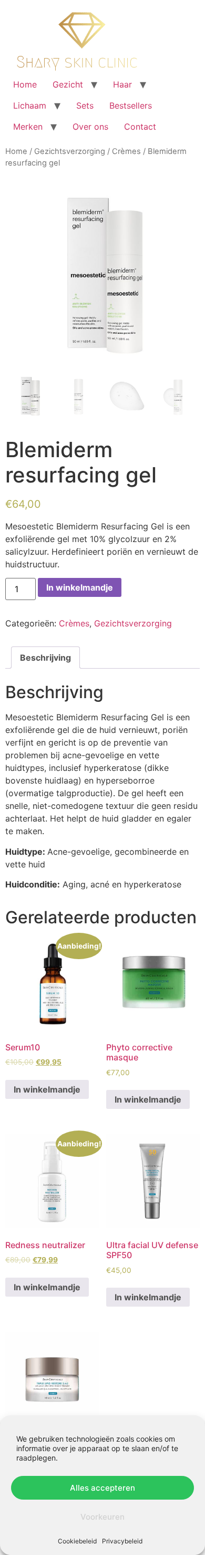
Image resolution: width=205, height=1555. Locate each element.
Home (25, 84)
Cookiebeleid (77, 1541)
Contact (140, 126)
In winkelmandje (79, 587)
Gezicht (68, 84)
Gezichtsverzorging (69, 151)
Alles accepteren (102, 1488)
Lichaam (29, 105)
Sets (85, 105)
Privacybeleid (122, 1541)
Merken (28, 126)
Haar (122, 84)
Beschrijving (45, 657)
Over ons (90, 126)
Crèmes (126, 151)
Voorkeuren (102, 1517)
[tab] (45, 657)
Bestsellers (130, 105)
